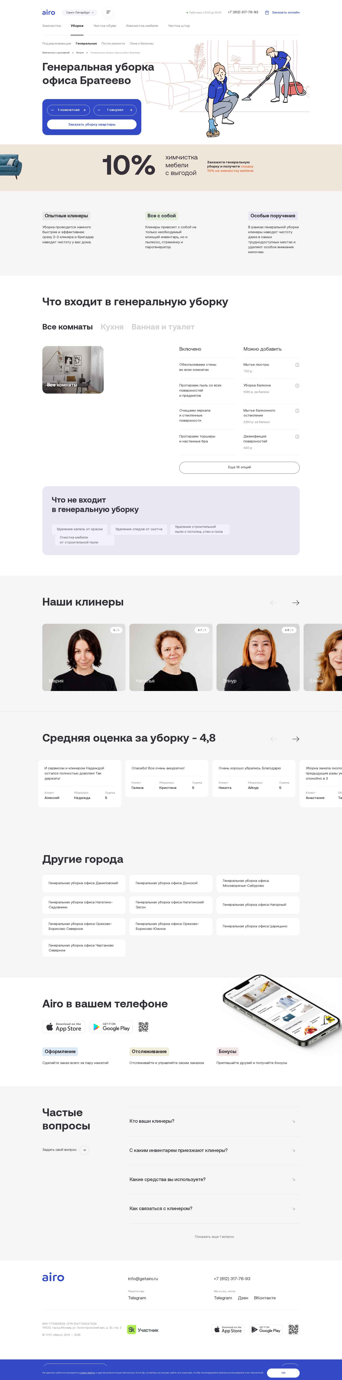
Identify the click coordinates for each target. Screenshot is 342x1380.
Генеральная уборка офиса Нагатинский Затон (170, 905)
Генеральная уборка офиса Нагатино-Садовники (81, 905)
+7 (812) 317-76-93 (243, 12)
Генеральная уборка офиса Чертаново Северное (81, 948)
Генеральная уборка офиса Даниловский (83, 883)
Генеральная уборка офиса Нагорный (254, 905)
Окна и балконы (142, 43)
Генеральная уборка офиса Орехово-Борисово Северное (80, 926)
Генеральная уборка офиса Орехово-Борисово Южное (167, 926)
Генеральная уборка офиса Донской (167, 883)
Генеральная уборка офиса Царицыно (255, 926)
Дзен (243, 1298)
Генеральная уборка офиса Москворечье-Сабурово (246, 883)
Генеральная (86, 43)
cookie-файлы (87, 1373)
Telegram (137, 1298)
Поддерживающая (56, 43)
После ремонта (113, 43)
